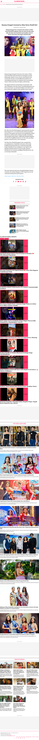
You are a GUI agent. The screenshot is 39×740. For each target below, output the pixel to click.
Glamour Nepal (23, 27)
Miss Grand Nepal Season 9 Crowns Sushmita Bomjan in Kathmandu (17, 475)
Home (1, 4)
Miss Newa (14, 176)
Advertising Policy (28, 736)
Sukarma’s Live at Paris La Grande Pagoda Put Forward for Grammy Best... (22, 225)
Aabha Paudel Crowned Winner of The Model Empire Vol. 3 (22, 231)
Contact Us (33, 736)
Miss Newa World (20, 176)
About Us (37, 736)
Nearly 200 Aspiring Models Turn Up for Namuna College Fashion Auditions (19, 554)
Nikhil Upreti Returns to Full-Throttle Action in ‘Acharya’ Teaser (22, 219)
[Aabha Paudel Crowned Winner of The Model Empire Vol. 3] (13, 231)
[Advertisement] (19, 14)
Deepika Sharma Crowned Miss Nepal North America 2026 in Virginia (17, 634)
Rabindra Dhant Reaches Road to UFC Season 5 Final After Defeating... (22, 213)
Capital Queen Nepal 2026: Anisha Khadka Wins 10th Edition (15, 501)
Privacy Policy (23, 736)
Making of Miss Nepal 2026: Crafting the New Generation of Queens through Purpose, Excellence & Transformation (19, 608)
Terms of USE (18, 736)
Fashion (4, 4)
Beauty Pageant (8, 176)
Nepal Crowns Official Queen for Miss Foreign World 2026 (14, 580)
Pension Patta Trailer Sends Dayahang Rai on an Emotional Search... (22, 207)
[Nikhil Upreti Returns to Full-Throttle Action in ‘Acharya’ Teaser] (13, 219)
